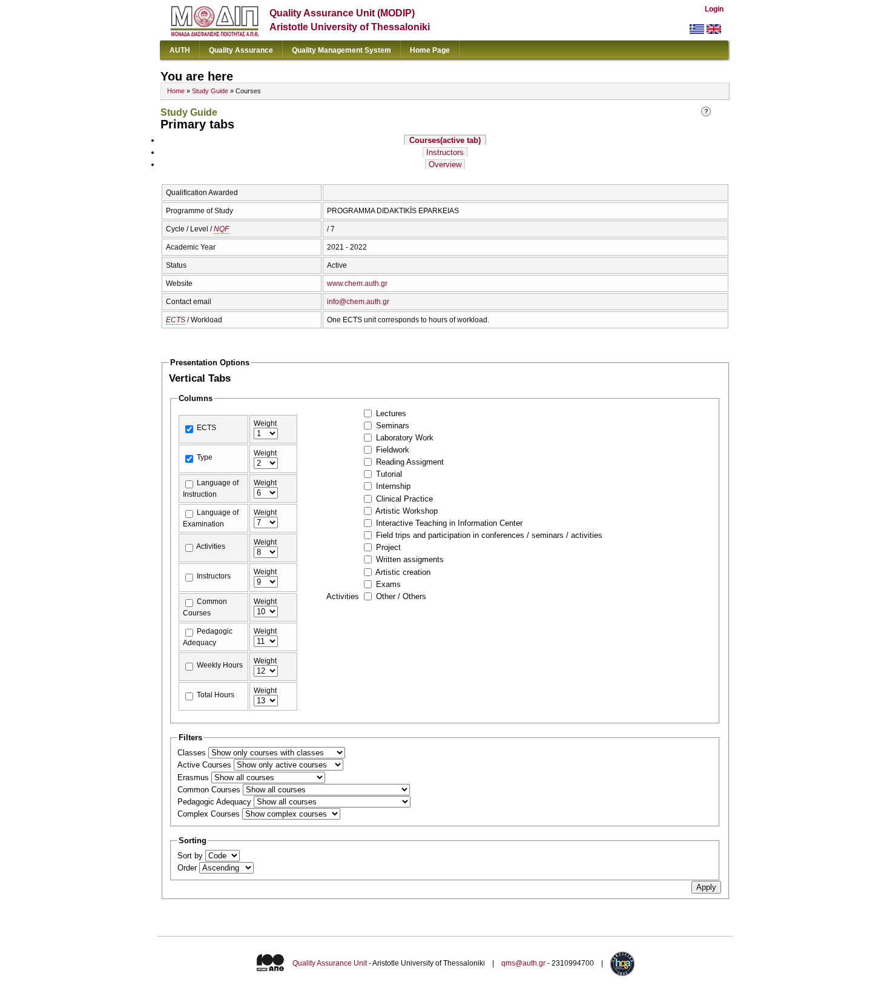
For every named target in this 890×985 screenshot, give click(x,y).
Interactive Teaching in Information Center (449, 523)
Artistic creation (402, 572)
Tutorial (389, 474)
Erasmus (194, 777)
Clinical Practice (404, 498)
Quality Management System (341, 50)
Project (388, 547)
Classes (192, 752)
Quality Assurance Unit (329, 964)
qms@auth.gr (523, 964)
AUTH (180, 50)
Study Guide (210, 91)
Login (714, 9)
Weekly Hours (220, 665)
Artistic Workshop (406, 511)
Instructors (445, 152)
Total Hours (215, 695)
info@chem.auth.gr (358, 301)
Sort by (191, 855)
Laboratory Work (404, 437)
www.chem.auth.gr (357, 283)
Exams (388, 584)
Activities (210, 546)
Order (188, 867)
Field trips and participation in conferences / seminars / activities (489, 535)
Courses (445, 140)
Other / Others (401, 596)
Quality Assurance (241, 50)
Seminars (392, 425)
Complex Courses (209, 813)
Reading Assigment (410, 461)
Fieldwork (392, 449)
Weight (265, 423)
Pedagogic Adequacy (215, 801)
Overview (445, 164)
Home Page (430, 50)
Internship (393, 486)
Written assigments (410, 559)
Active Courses (205, 764)
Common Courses (210, 789)
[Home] (215, 33)
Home (176, 91)
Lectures (391, 413)
